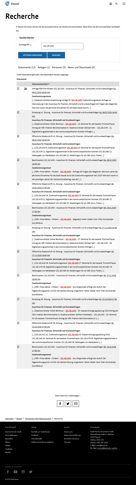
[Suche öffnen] (116, 3)
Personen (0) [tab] (59, 66)
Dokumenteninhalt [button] (40, 84)
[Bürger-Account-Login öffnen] (110, 3)
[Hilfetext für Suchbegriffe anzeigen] (31, 45)
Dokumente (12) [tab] (27, 66)
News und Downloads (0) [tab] (81, 66)
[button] (19, 88)
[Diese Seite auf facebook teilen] (60, 404)
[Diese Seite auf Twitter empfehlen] (68, 404)
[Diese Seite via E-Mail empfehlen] (76, 404)
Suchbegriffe (24, 44)
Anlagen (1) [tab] (44, 66)
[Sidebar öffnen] (123, 3)
